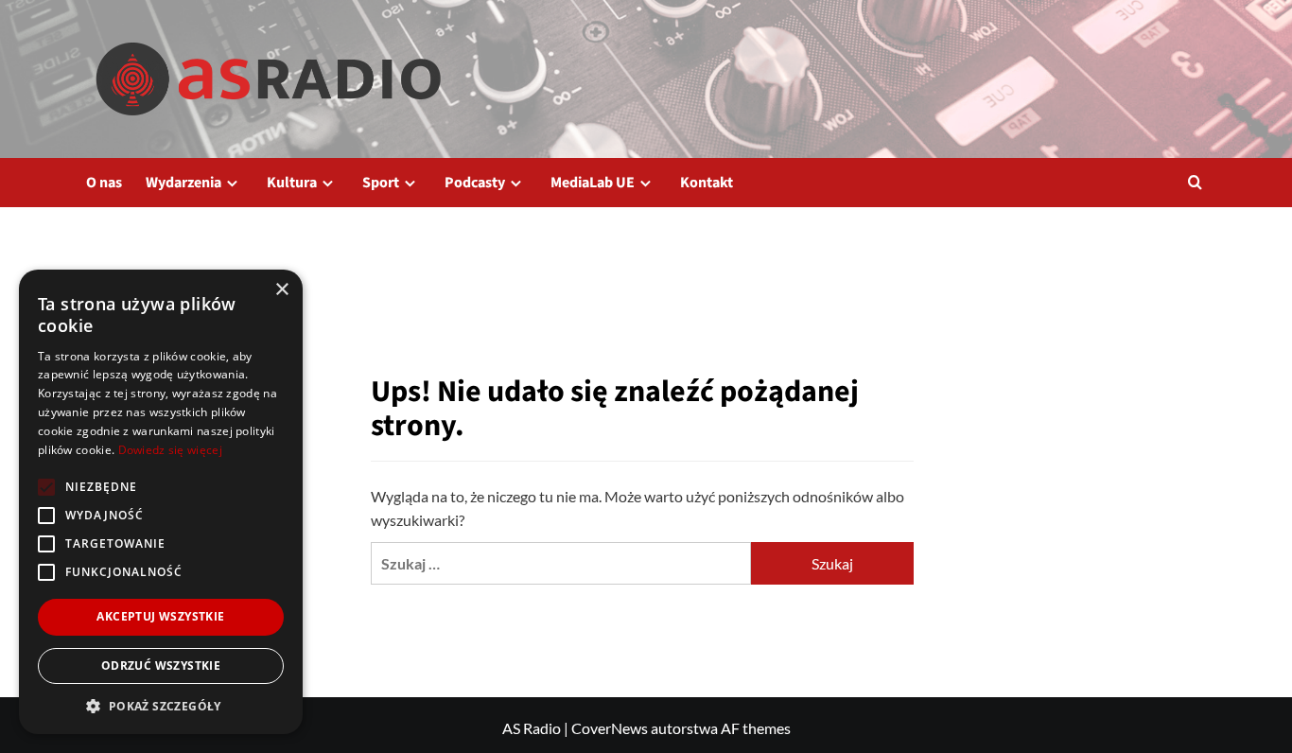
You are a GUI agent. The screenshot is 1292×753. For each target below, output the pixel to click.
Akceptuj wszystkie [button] (160, 616)
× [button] (281, 290)
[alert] (161, 502)
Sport (380, 182)
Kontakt (706, 182)
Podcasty (475, 182)
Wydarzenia (183, 182)
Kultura (292, 182)
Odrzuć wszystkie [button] (160, 665)
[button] (1195, 182)
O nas (104, 182)
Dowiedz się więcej (170, 450)
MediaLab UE (592, 182)
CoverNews (609, 728)
